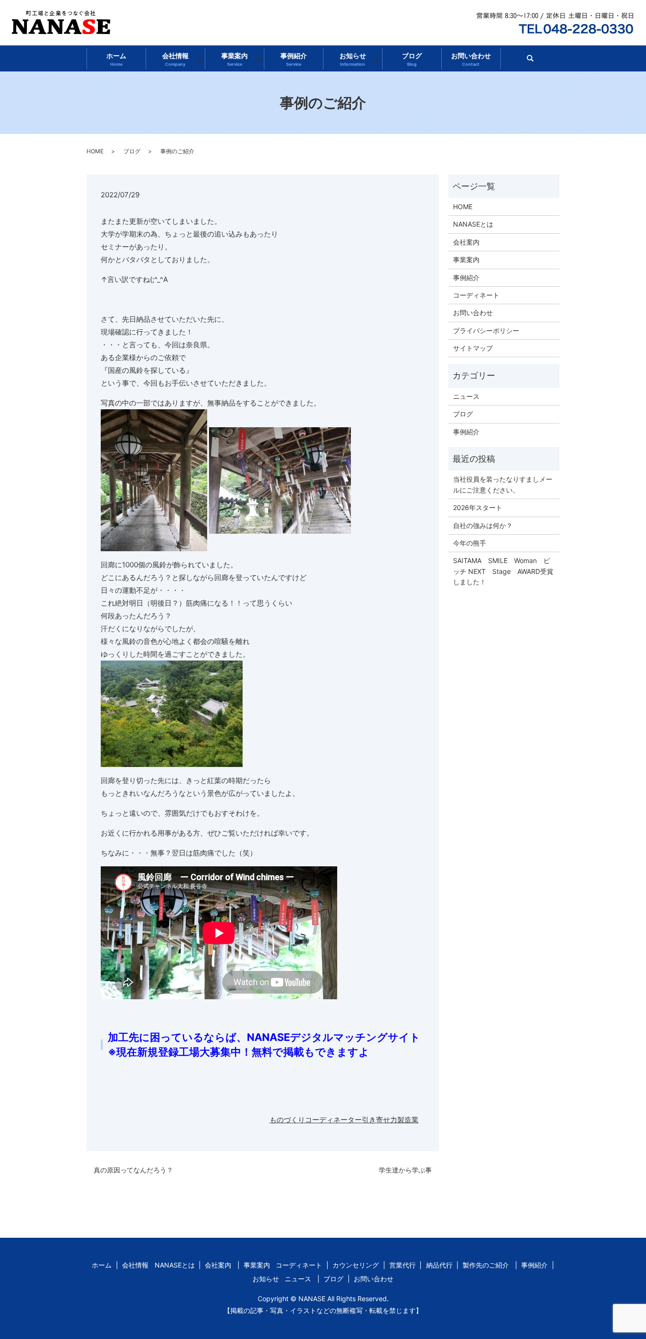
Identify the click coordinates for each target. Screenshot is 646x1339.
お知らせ (353, 59)
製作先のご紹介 (486, 1265)
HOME (95, 151)
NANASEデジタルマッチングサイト (333, 1037)
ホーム (116, 59)
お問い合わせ (471, 59)
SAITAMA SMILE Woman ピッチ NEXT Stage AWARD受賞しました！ (503, 571)
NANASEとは (473, 224)
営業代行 (402, 1265)
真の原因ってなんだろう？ (133, 1170)
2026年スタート (477, 507)
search (534, 61)
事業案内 (234, 59)
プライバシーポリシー (486, 330)
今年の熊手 (469, 543)
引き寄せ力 (379, 1119)
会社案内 (466, 242)
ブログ (412, 59)
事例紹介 (293, 59)
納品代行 (439, 1265)
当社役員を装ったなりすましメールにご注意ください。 (502, 484)
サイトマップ (473, 348)
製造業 (408, 1119)
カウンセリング (355, 1265)
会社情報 (175, 59)
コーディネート (476, 295)
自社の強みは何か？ (483, 525)
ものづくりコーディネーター (316, 1119)
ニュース (466, 396)
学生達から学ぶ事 (405, 1170)
